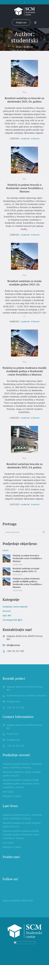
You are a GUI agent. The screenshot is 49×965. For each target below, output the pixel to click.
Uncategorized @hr (12, 619)
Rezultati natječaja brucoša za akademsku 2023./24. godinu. (25, 465)
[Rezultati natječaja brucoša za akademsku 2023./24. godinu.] (24, 439)
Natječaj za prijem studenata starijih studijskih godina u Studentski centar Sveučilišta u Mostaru (24, 371)
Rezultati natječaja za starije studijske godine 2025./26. (24, 282)
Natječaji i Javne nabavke (15, 606)
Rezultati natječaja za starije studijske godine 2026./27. (26, 570)
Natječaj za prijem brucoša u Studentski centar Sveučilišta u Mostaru (24, 188)
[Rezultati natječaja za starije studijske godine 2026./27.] (6, 571)
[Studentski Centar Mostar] (24, 11)
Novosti (36, 138)
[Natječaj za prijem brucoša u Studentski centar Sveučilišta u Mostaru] (24, 160)
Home (19, 46)
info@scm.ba (13, 645)
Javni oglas (8, 791)
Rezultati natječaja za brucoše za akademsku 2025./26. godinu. (24, 99)
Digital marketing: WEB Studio (18, 900)
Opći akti (7, 615)
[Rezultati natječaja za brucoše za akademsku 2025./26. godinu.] (24, 73)
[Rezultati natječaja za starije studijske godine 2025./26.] (24, 256)
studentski (25, 138)
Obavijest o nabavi (12, 796)
